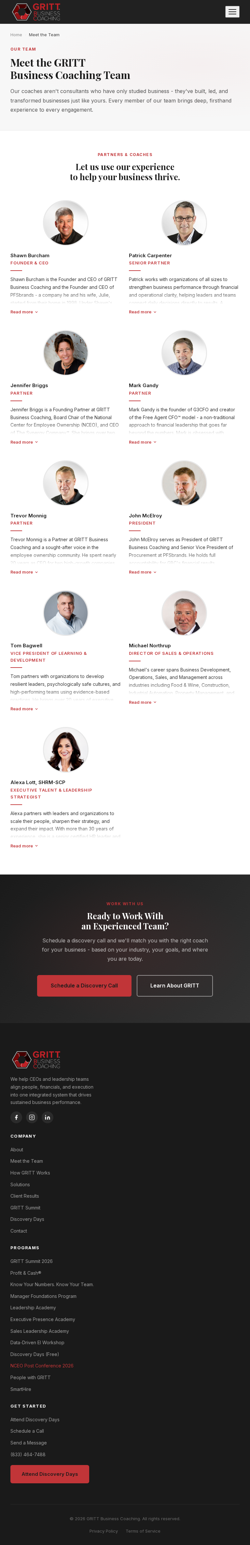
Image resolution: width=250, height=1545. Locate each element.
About (16, 1149)
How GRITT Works (30, 1172)
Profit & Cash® (25, 1273)
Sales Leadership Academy (39, 1331)
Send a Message (28, 1442)
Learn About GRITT (174, 985)
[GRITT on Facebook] (16, 1117)
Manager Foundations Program (43, 1296)
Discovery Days (27, 1219)
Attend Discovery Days (35, 1419)
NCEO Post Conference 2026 (42, 1365)
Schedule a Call (27, 1431)
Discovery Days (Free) (34, 1354)
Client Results (24, 1196)
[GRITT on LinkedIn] (47, 1117)
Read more (21, 311)
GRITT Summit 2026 (31, 1261)
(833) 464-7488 (28, 1454)
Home (16, 34)
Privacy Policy (104, 1531)
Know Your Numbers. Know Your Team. (52, 1284)
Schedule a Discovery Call (84, 985)
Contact (18, 1231)
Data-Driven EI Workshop (37, 1342)
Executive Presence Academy (42, 1319)
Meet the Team (44, 34)
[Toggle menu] (232, 12)
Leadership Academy (33, 1307)
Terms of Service (143, 1531)
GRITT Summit (25, 1207)
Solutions (20, 1184)
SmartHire (20, 1389)
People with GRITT (30, 1377)
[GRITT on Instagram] (32, 1117)
